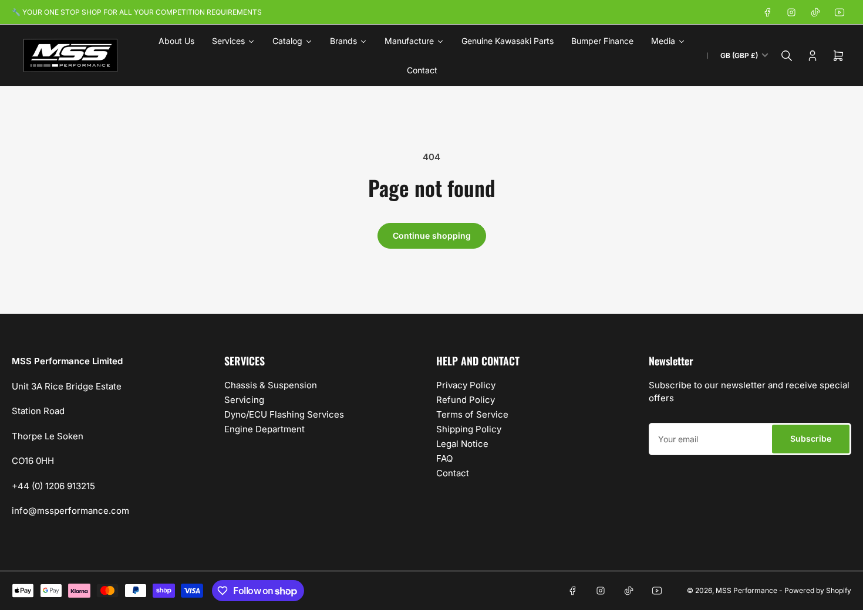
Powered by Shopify (817, 590)
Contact (452, 473)
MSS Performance (747, 590)
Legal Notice (462, 443)
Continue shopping (432, 235)
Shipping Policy (468, 429)
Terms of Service (472, 414)
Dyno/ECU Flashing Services (284, 414)
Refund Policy (465, 399)
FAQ (444, 458)
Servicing (244, 399)
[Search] (787, 56)
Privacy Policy (465, 385)
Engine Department (264, 429)
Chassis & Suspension (270, 385)
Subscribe (810, 438)
